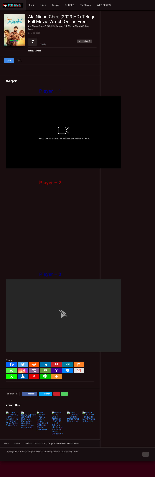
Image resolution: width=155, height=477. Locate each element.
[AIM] (11, 376)
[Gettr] (34, 376)
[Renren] (23, 376)
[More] (56, 376)
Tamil (31, 5)
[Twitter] (23, 364)
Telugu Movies (34, 51)
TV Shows (85, 5)
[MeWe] (67, 364)
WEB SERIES (104, 5)
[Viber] (34, 370)
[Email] (45, 370)
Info (9, 60)
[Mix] (79, 364)
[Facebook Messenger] (67, 370)
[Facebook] (11, 364)
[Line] (45, 376)
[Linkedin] (45, 364)
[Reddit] (34, 364)
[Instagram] (23, 370)
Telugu (55, 5)
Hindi (43, 5)
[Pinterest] (56, 364)
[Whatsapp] (11, 370)
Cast (19, 60)
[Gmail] (79, 370)
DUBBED (69, 5)
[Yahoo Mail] (56, 370)
